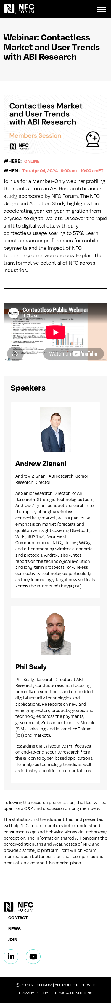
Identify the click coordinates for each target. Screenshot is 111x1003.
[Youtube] (33, 956)
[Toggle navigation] (102, 9)
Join (12, 939)
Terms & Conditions (72, 993)
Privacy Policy (33, 993)
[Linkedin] (11, 956)
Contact (18, 917)
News (14, 928)
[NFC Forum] (17, 8)
